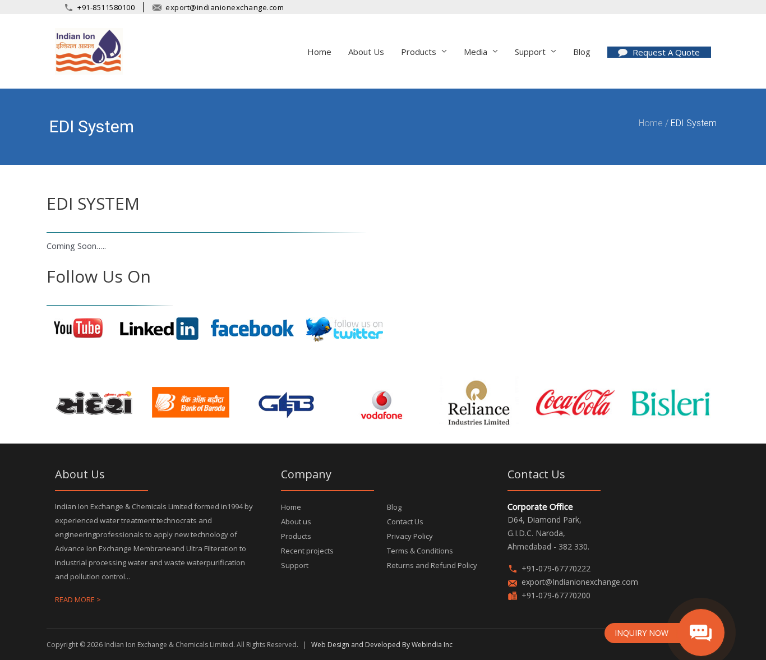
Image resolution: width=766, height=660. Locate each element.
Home (319, 51)
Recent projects (307, 551)
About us (366, 51)
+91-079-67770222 (556, 568)
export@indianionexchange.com (224, 7)
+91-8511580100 (106, 7)
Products (296, 536)
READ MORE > (78, 599)
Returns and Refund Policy (432, 565)
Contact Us (405, 521)
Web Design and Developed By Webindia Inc (382, 644)
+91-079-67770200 (556, 595)
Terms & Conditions (420, 551)
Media (475, 51)
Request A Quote (666, 52)
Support (294, 565)
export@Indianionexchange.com (580, 581)
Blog (394, 507)
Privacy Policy (410, 536)
